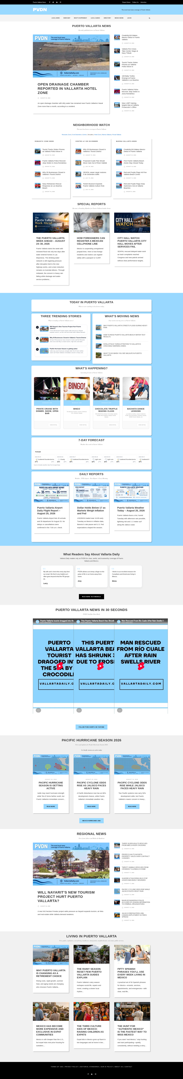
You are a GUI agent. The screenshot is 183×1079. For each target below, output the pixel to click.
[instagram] (60, 2)
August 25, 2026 (45, 98)
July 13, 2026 (90, 189)
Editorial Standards (90, 1066)
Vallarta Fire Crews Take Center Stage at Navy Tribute (130, 51)
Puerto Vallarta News (91, 26)
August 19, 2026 (50, 178)
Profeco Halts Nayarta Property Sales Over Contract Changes (136, 856)
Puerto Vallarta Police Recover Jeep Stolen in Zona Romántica (131, 92)
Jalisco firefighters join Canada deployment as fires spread (134, 915)
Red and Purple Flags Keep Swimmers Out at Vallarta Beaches (134, 186)
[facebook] (49, 2)
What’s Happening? (80, 18)
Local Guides (95, 18)
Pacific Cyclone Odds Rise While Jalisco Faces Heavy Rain (132, 785)
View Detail (53, 424)
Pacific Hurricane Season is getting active (51, 785)
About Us (119, 1066)
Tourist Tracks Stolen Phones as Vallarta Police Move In (130, 65)
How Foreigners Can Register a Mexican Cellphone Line (91, 241)
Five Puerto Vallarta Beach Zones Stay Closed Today (134, 162)
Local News (56, 18)
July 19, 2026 (90, 178)
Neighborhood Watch (91, 124)
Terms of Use (57, 1066)
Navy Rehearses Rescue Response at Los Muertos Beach (52, 186)
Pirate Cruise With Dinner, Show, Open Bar (47, 411)
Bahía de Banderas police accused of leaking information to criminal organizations (136, 902)
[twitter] (53, 2)
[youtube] (56, 2)
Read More (51, 806)
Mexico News (119, 18)
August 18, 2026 (50, 191)
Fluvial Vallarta (116, 134)
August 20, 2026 (91, 779)
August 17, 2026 (129, 872)
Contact (128, 1066)
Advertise (143, 2)
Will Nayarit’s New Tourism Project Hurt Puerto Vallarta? (66, 896)
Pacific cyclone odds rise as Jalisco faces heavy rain (91, 785)
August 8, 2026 (130, 191)
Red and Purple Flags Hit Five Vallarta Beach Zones (135, 173)
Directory (107, 18)
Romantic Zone (66, 134)
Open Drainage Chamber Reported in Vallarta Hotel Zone (67, 88)
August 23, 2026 (129, 848)
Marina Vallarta (106, 134)
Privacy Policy (72, 1066)
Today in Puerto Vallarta (91, 302)
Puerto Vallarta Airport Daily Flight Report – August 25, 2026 (49, 510)
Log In (129, 18)
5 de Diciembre (76, 134)
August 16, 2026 (132, 779)
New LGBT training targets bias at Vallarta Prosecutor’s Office (130, 105)
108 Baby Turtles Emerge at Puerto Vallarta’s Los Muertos (130, 78)
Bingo (76, 409)
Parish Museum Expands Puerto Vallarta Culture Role (93, 185)
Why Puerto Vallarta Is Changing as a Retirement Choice (50, 973)
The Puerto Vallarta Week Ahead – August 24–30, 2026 (50, 241)
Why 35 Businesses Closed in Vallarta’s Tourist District (53, 173)
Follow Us (135, 2)
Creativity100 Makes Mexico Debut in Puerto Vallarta (131, 37)
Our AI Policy (107, 1066)
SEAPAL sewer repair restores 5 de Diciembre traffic (94, 173)
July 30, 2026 (90, 166)
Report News (126, 2)
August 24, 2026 (51, 779)
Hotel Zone (97, 134)
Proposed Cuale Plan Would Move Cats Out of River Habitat (95, 162)
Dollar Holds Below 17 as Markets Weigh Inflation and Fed (91, 510)
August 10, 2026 (129, 920)
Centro (84, 134)
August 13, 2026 (131, 178)
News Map (66, 18)
